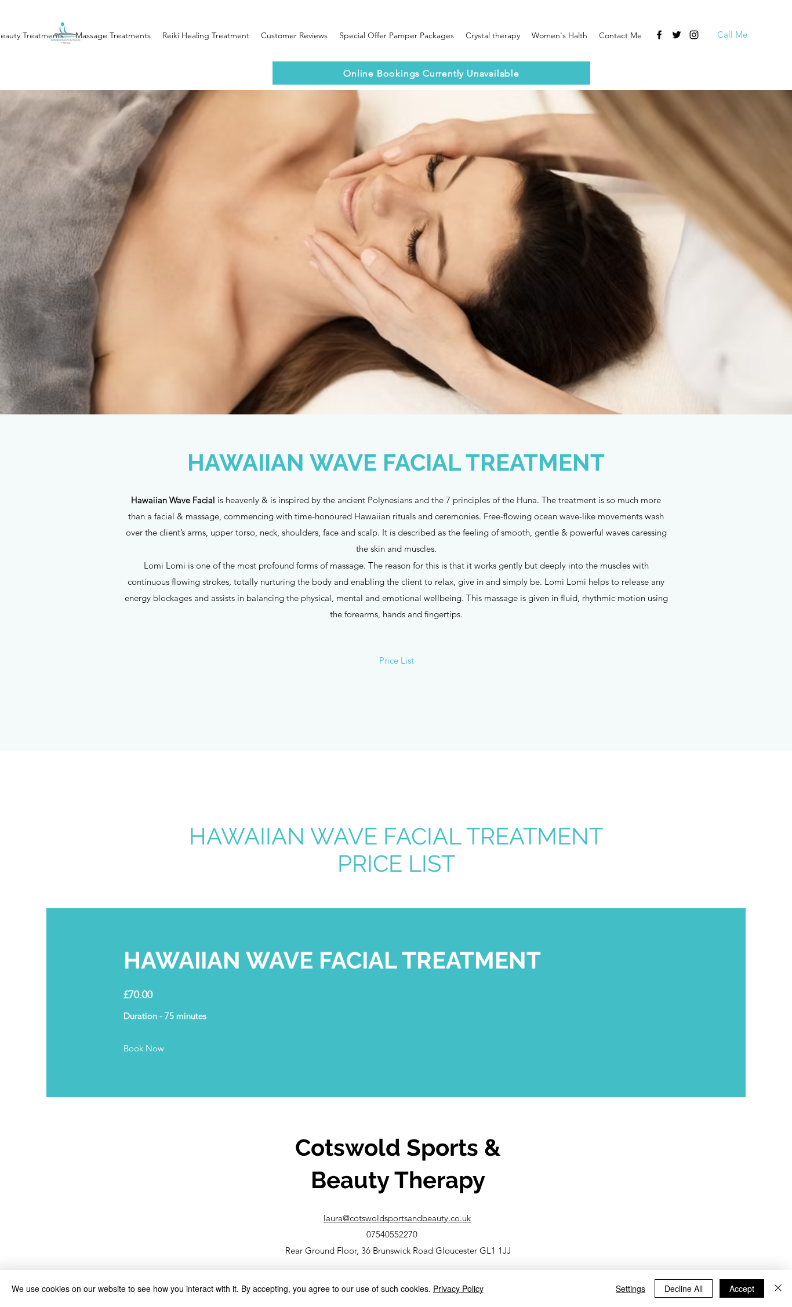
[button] (294, 35)
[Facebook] (659, 35)
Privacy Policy (458, 1288)
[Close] (778, 1288)
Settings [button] (630, 1288)
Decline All (683, 1288)
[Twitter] (676, 35)
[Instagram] (694, 35)
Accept (741, 1288)
